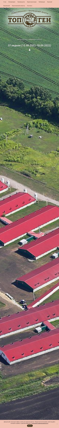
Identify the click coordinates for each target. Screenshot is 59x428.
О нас (4, 2)
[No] (57, 424)
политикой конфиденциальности (40, 423)
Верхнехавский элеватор (18, 5)
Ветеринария (12, 2)
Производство (21, 2)
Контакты (29, 5)
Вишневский (6, 5)
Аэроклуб (49, 2)
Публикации (42, 2)
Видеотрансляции (31, 2)
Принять (30, 425)
